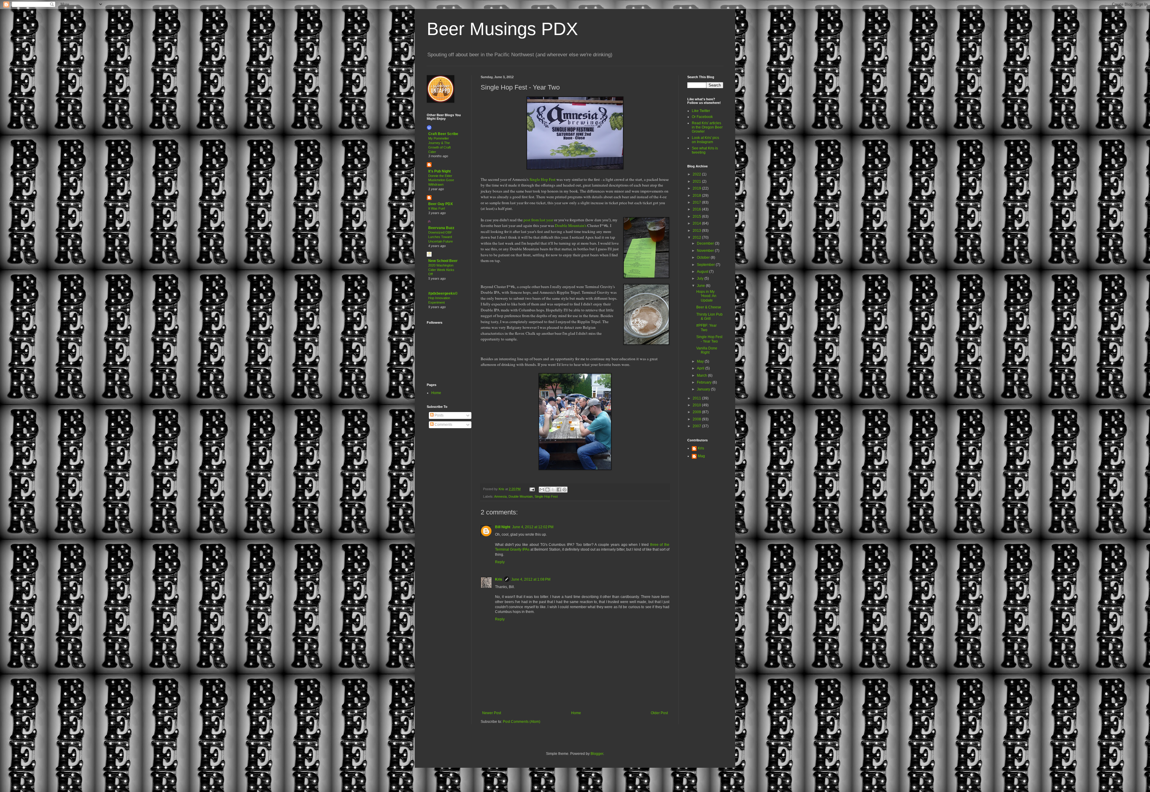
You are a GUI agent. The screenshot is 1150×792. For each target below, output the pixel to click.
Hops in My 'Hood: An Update (706, 296)
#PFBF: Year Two (706, 327)
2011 (697, 398)
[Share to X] (553, 490)
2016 (697, 209)
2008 (697, 419)
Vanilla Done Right (706, 350)
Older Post (659, 713)
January (704, 389)
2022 (697, 174)
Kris (498, 579)
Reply (500, 562)
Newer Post (491, 713)
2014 (697, 223)
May (701, 361)
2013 (697, 230)
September (706, 265)
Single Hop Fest (542, 179)
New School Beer (443, 261)
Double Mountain (521, 496)
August (703, 271)
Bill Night (502, 527)
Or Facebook (702, 117)
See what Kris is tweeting (705, 150)
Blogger (597, 754)
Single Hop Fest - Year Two (709, 339)
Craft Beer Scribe (443, 134)
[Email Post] (532, 489)
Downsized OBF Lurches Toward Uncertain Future (440, 237)
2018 (697, 195)
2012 (697, 237)
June (701, 286)
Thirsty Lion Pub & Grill (709, 316)
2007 (697, 426)
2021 (697, 181)
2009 (697, 412)
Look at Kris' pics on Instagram (705, 140)
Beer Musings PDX (502, 29)
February (704, 382)
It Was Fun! (436, 208)
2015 (697, 216)
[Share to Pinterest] (565, 490)
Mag (701, 456)
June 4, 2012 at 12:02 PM (532, 527)
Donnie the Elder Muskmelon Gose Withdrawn (441, 180)
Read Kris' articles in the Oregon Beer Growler (707, 127)
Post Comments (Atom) (521, 722)
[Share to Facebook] (559, 490)
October (704, 257)
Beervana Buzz (441, 228)
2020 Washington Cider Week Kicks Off (441, 270)
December (706, 243)
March (702, 375)
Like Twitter (701, 111)
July (700, 278)
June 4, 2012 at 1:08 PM (530, 579)
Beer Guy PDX (440, 204)
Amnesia (500, 496)
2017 (697, 202)
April (701, 368)
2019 (697, 188)
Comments (443, 424)
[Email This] (542, 490)
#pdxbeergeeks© (443, 293)
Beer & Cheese (708, 307)
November (706, 251)
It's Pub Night (439, 171)
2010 (697, 405)
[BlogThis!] (547, 490)
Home (576, 713)
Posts (439, 415)
